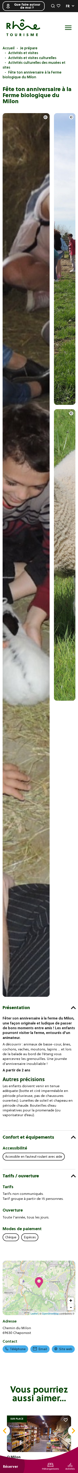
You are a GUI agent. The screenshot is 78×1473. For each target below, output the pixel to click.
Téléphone (18, 1349)
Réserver (10, 1466)
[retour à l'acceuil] (23, 28)
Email (43, 1349)
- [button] (70, 1307)
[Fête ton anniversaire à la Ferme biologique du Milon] (26, 995)
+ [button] (70, 1300)
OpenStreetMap (50, 1313)
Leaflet (34, 1313)
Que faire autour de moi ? (27, 6)
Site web (65, 1349)
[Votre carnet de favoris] (58, 6)
